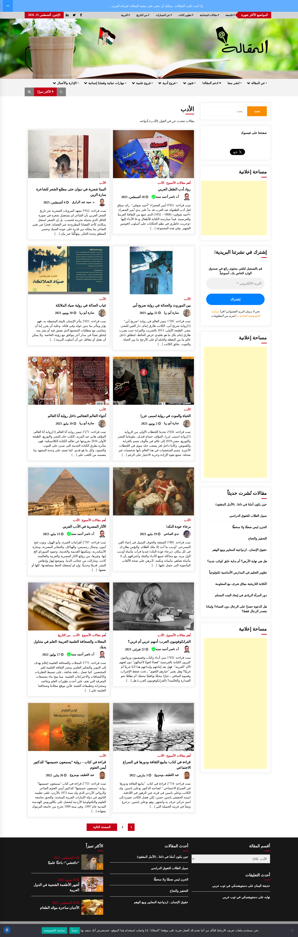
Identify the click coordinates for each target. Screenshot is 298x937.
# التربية (125, 15)
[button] (61, 92)
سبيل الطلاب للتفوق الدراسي (248, 515)
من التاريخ (64, 635)
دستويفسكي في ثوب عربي (229, 885)
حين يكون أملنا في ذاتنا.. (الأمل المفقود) (241, 504)
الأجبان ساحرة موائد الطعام (59, 907)
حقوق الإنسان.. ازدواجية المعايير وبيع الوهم (239, 549)
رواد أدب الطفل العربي (174, 189)
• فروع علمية (144, 83)
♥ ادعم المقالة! (211, 83)
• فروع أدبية (170, 83)
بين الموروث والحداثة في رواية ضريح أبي (162, 305)
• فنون (191, 83)
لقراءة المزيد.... (118, 6)
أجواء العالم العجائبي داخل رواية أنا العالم (77, 416)
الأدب (161, 182)
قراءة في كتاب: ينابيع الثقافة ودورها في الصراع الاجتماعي (157, 765)
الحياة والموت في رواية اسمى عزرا (165, 416)
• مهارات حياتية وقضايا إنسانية (107, 83)
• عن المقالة (259, 83)
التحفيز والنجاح (257, 538)
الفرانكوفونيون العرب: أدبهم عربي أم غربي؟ (159, 641)
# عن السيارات (164, 15)
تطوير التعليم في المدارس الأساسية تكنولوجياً (238, 572)
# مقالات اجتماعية (209, 15)
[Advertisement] (234, 208)
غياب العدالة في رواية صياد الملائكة (81, 305)
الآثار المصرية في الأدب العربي (84, 526)
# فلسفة (230, 15)
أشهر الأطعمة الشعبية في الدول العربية (56, 887)
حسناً (75, 930)
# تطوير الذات (185, 15)
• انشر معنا (234, 83)
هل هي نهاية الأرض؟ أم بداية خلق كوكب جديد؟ (237, 561)
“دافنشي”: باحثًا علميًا (63, 863)
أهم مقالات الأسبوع (178, 182)
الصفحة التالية (102, 827)
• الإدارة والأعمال (68, 83)
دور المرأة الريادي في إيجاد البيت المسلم (241, 595)
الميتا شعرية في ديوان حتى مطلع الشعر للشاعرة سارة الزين (71, 192)
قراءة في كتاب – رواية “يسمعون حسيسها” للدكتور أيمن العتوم (69, 765)
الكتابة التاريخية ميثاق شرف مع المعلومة (241, 584)
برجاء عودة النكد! (178, 526)
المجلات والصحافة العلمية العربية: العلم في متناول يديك (70, 644)
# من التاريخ (142, 15)
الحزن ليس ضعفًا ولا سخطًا (249, 527)
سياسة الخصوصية (54, 930)
